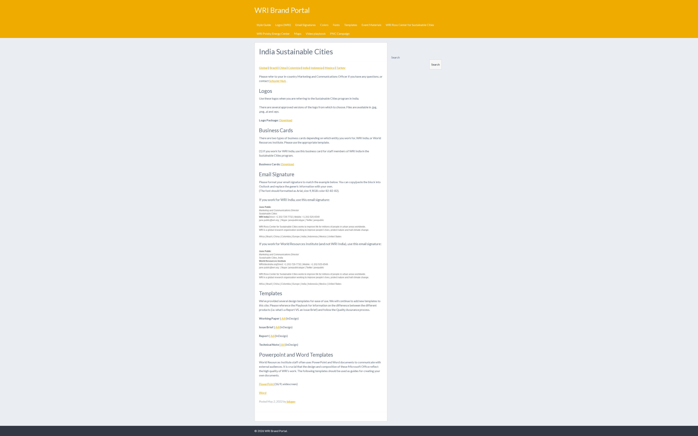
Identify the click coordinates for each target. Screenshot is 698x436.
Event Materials (371, 25)
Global (263, 67)
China (282, 67)
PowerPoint (266, 384)
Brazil (273, 67)
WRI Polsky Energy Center (273, 33)
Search (395, 57)
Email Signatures (305, 25)
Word (262, 392)
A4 (283, 318)
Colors (324, 25)
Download (285, 120)
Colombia (294, 67)
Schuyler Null (277, 80)
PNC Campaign (340, 33)
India (305, 67)
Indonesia (317, 67)
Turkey (340, 67)
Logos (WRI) (283, 25)
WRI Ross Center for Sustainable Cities (410, 25)
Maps (297, 33)
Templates (350, 25)
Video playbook (316, 33)
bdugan (291, 401)
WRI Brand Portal (282, 10)
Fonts (336, 25)
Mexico (329, 67)
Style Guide (264, 25)
